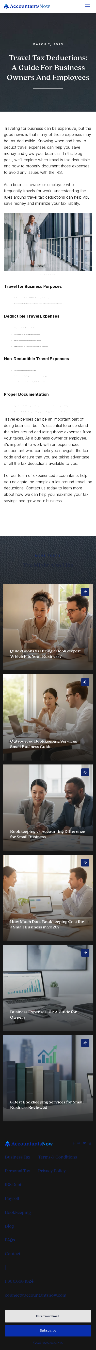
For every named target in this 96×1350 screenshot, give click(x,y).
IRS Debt (13, 1185)
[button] (87, 6)
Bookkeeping (18, 1212)
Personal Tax (17, 1171)
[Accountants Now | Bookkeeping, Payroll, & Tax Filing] (32, 1143)
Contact (12, 1254)
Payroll (12, 1198)
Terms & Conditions (57, 1157)
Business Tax (17, 1157)
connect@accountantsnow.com (35, 1295)
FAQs (10, 1240)
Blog (9, 1226)
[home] (30, 6)
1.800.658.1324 (19, 1281)
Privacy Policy (52, 1171)
